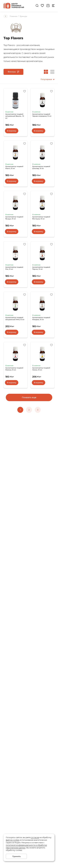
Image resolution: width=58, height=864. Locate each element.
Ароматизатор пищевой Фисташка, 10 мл (41, 218)
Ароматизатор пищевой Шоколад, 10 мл (41, 167)
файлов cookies (12, 840)
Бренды (23, 16)
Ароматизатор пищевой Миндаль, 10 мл (41, 318)
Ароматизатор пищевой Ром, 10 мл (14, 268)
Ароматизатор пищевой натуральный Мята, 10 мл (14, 318)
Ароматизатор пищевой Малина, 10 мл (14, 369)
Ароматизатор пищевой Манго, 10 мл (14, 167)
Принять (16, 856)
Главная (13, 16)
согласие (35, 837)
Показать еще (29, 397)
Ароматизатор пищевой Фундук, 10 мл (14, 218)
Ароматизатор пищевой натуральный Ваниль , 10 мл (14, 116)
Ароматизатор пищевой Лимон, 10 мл (41, 369)
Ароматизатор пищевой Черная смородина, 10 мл (41, 115)
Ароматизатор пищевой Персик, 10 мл (41, 268)
